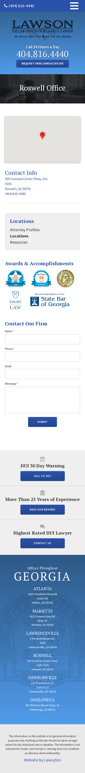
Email (8, 366)
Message (11, 383)
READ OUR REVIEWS (42, 509)
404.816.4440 (42, 53)
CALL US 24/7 (42, 476)
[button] (42, 136)
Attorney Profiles (25, 229)
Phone (10, 349)
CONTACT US (42, 543)
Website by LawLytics (42, 759)
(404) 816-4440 (21, 5)
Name (9, 331)
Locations (22, 221)
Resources (18, 242)
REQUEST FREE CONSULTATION (43, 63)
